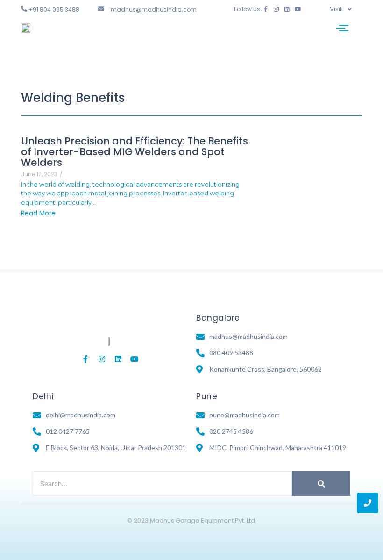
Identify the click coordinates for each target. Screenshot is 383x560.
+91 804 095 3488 (53, 10)
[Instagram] (276, 9)
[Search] (321, 483)
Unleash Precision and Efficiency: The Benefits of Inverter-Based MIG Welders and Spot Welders (134, 152)
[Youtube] (298, 9)
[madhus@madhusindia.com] (101, 9)
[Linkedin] (287, 9)
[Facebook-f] (266, 9)
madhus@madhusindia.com (154, 10)
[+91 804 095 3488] (24, 9)
